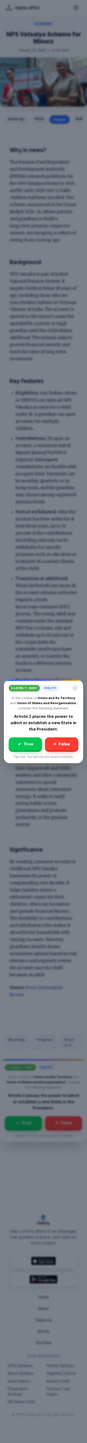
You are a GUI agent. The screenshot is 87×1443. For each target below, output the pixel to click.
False (61, 744)
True (25, 744)
